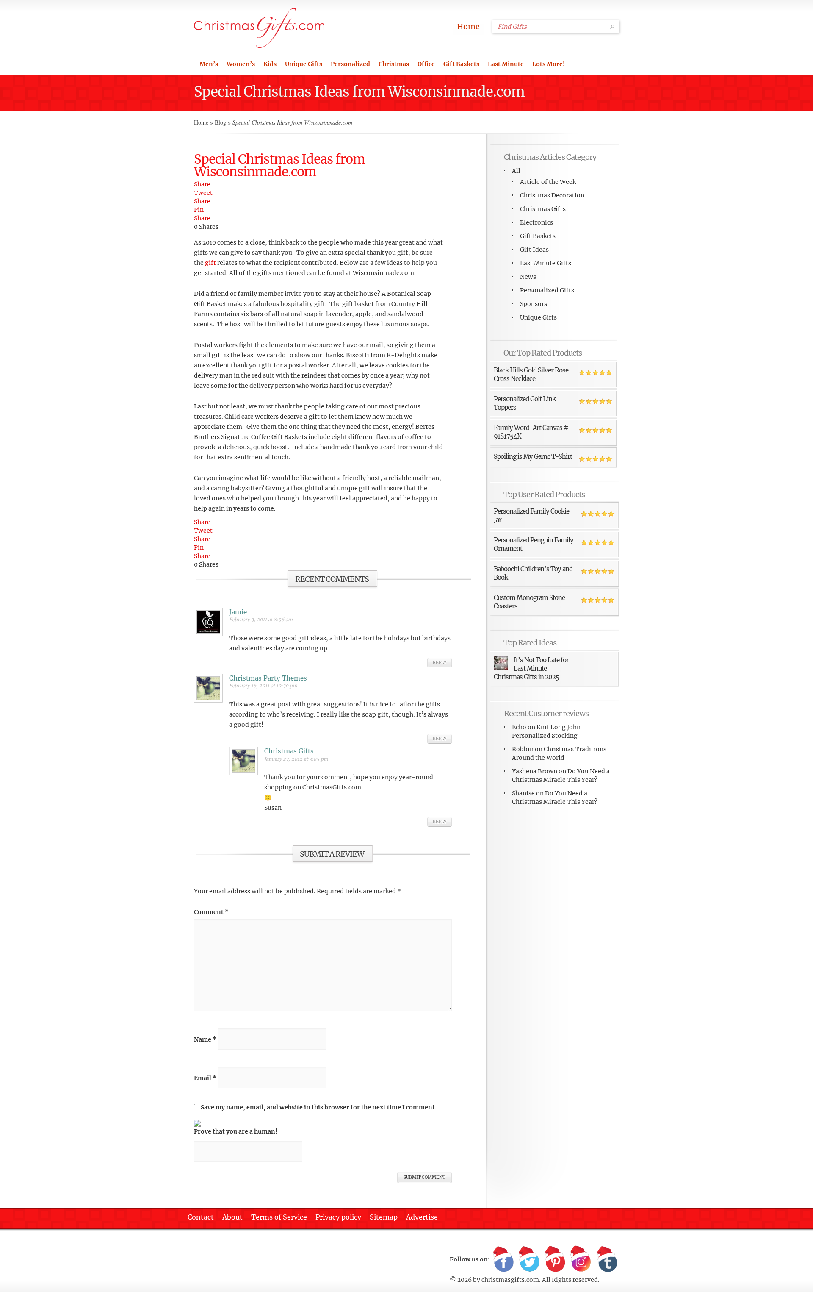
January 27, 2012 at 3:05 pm (296, 759)
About (232, 1217)
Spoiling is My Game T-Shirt (533, 457)
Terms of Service (279, 1217)
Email (205, 1078)
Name (205, 1039)
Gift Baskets (461, 64)
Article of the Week (548, 182)
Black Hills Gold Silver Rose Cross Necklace (531, 374)
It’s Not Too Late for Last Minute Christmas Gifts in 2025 (531, 668)
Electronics (536, 222)
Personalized (350, 64)
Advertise (422, 1217)
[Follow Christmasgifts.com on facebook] (503, 1259)
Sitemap (384, 1217)
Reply (439, 662)
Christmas (394, 64)
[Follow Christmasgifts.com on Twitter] (529, 1259)
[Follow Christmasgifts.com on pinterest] (555, 1259)
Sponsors (533, 304)
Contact (201, 1217)
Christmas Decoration (552, 195)
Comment (211, 912)
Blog (220, 122)
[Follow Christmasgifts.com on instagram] (581, 1259)
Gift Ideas (534, 249)
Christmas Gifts (543, 209)
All (516, 171)
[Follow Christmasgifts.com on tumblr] (607, 1259)
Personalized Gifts (547, 290)
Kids (270, 64)
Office (426, 64)
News (528, 277)
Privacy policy (338, 1217)
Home (468, 26)
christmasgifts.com (510, 1280)
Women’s (241, 64)
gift (210, 263)
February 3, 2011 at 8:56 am (261, 619)
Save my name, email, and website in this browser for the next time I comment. (319, 1107)
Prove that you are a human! (235, 1131)
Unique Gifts (303, 64)
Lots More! (548, 64)
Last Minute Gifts (545, 263)
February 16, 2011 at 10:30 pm (263, 686)
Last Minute (506, 64)
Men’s (208, 64)
